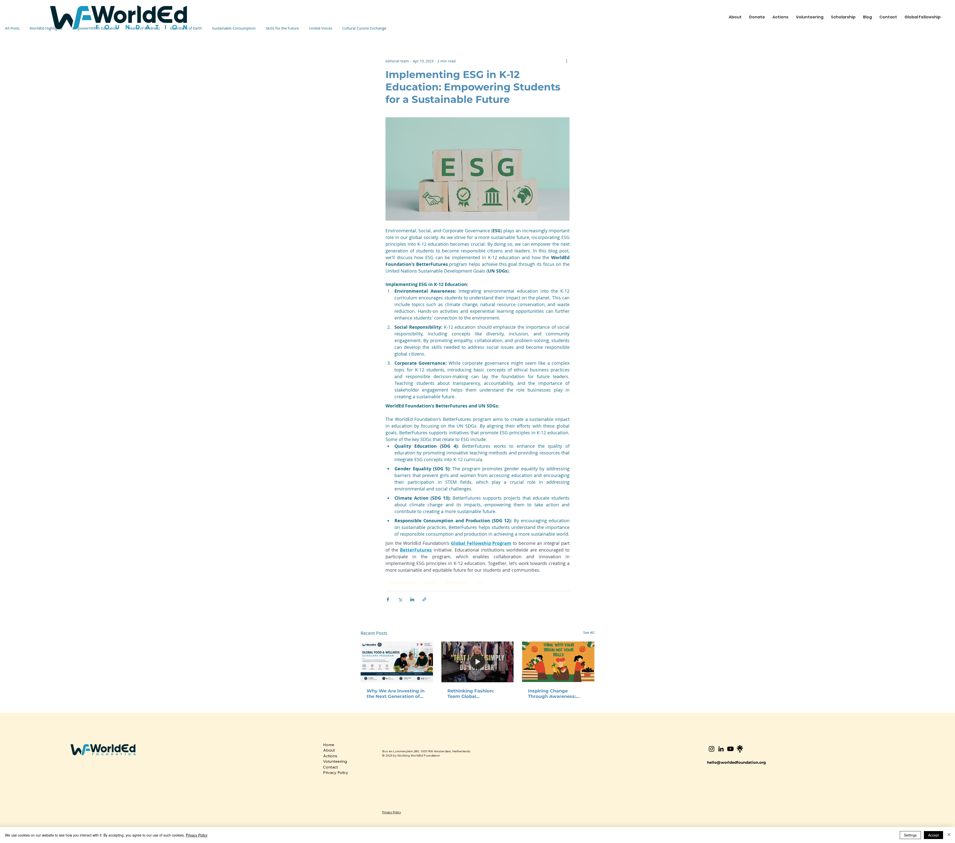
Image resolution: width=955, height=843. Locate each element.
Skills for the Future (282, 28)
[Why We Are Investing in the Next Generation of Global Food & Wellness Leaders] (397, 662)
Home (328, 744)
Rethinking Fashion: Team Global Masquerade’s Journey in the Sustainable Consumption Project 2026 (476, 693)
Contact (330, 766)
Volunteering (335, 761)
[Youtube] (730, 749)
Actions (330, 755)
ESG (481, 582)
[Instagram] (711, 749)
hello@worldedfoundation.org (736, 762)
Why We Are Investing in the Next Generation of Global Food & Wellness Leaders (396, 693)
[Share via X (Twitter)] (400, 599)
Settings (910, 835)
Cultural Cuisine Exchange (364, 28)
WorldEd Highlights (46, 28)
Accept (933, 835)
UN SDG (430, 582)
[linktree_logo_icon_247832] (740, 749)
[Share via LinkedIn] (412, 599)
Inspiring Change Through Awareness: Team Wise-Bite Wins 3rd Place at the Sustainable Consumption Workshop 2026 (557, 693)
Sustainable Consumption (234, 28)
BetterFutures (457, 582)
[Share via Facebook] (387, 599)
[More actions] (567, 61)
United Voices (320, 28)
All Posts (12, 28)
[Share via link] (424, 599)
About (329, 750)
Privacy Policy (335, 772)
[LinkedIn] (721, 749)
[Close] (949, 835)
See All (588, 632)
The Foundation (402, 582)
